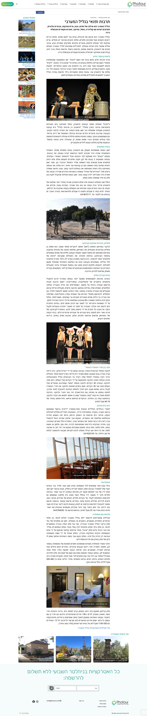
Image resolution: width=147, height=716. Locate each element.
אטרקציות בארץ (103, 4)
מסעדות (83, 4)
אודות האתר (102, 701)
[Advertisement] (122, 42)
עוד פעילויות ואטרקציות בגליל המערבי (93, 627)
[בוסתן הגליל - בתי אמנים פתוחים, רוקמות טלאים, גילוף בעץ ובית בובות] (36, 649)
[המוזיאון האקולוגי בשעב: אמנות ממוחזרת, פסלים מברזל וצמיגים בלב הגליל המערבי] (73, 649)
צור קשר (81, 701)
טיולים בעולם (40, 4)
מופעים (73, 4)
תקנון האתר (102, 704)
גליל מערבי (93, 18)
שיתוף (39, 12)
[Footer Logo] (120, 702)
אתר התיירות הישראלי (104, 18)
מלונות (91, 4)
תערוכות (64, 4)
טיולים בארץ (53, 4)
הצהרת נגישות (102, 706)
